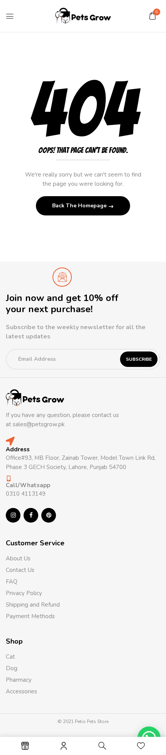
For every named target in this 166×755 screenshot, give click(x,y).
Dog (11, 668)
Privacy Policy (24, 593)
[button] (152, 16)
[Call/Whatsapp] (9, 478)
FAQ (11, 581)
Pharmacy (19, 680)
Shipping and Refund (33, 605)
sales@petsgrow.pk (38, 424)
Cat (10, 657)
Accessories (21, 691)
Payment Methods (30, 616)
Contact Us (20, 570)
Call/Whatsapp (28, 485)
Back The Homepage (80, 205)
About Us (18, 558)
